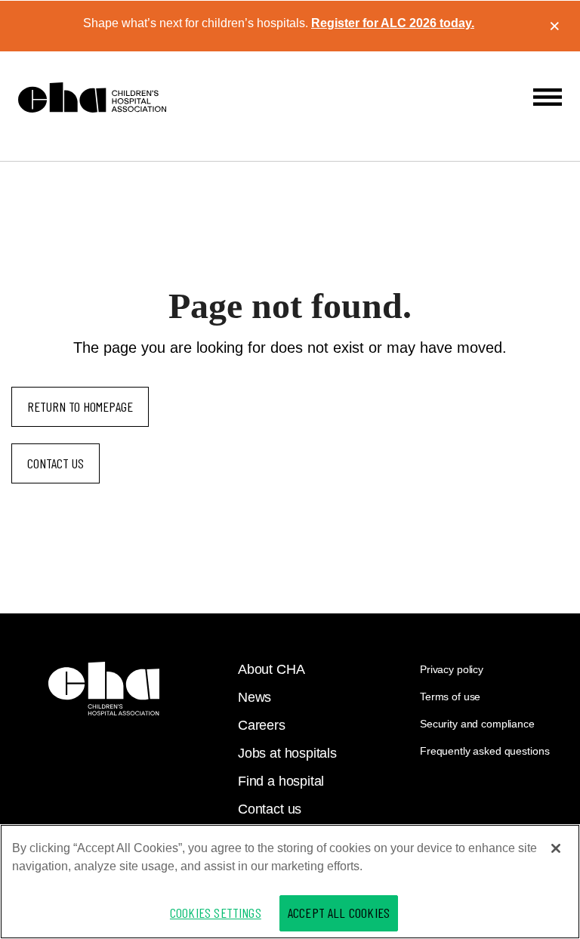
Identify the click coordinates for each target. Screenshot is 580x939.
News (254, 697)
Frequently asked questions (484, 751)
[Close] (555, 848)
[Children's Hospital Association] (103, 688)
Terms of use (450, 696)
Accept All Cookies (339, 912)
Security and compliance (477, 724)
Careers (261, 725)
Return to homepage (80, 406)
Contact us (55, 463)
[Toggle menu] (547, 97)
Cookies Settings (215, 912)
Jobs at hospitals (287, 753)
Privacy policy (451, 669)
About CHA (271, 669)
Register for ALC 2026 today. (392, 23)
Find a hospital (281, 781)
